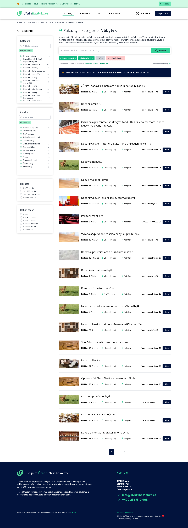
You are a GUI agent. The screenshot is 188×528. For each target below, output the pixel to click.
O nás (100, 13)
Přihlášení (145, 13)
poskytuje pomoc (145, 516)
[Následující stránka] (124, 452)
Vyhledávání (31, 22)
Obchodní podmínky (125, 512)
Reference (114, 13)
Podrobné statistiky (160, 64)
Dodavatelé (84, 13)
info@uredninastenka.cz (138, 495)
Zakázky (68, 13)
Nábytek (60, 22)
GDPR (73, 512)
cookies (64, 492)
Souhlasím (164, 4)
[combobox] (105, 50)
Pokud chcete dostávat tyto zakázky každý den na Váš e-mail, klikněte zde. (108, 72)
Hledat (162, 50)
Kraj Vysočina (109, 294)
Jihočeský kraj (47, 22)
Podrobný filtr (26, 31)
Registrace (162, 13)
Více (167, 92)
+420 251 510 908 (134, 499)
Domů (19, 22)
